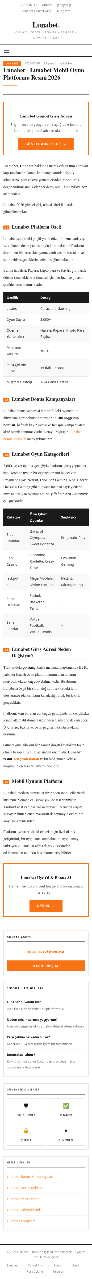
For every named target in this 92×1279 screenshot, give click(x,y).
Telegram (63, 11)
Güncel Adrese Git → (46, 144)
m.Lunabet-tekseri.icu (46, 951)
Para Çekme (35, 1272)
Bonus (58, 1265)
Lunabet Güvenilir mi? (24, 1209)
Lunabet (46, 24)
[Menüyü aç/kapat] (6, 50)
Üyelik (76, 1265)
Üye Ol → (46, 905)
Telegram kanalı (26, 758)
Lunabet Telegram (21, 1221)
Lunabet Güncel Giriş (37, 11)
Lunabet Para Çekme (23, 1199)
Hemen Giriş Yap (46, 966)
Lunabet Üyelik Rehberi (25, 1187)
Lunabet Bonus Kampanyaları (30, 1176)
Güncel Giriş (36, 1265)
